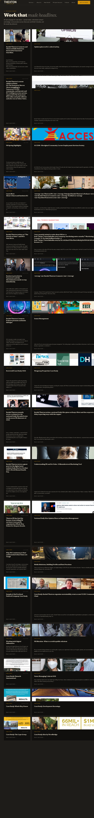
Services (31, 2)
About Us (39, 2)
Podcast (67, 2)
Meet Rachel (47, 2)
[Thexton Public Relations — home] (10, 2)
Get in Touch (84, 2)
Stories (73, 2)
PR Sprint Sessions (57, 2)
